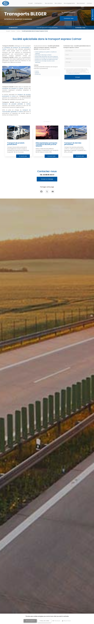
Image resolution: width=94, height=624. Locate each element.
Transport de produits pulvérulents (15, 144)
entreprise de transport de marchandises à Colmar (16, 48)
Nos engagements (69, 3)
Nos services (49, 3)
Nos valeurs (58, 3)
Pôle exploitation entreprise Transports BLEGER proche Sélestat (46, 144)
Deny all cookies (44, 621)
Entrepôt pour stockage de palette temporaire (46, 59)
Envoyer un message (47, 179)
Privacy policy (67, 621)
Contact (89, 3)
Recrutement (81, 3)
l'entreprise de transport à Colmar (12, 88)
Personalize (57, 621)
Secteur (13, 31)
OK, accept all (30, 621)
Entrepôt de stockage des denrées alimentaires (46, 57)
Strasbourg (37, 74)
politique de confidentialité (73, 73)
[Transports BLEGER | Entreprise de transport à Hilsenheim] (5, 3)
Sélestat (37, 72)
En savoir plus (23, 156)
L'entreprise (38, 3)
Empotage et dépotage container (43, 54)
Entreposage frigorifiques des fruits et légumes (46, 56)
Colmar (18, 31)
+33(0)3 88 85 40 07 (69, 12)
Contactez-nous (68, 18)
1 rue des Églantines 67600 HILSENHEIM (47, 27)
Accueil (30, 3)
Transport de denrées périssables (72, 144)
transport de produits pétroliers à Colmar (16, 104)
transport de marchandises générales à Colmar (16, 110)
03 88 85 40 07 (13, 27)
